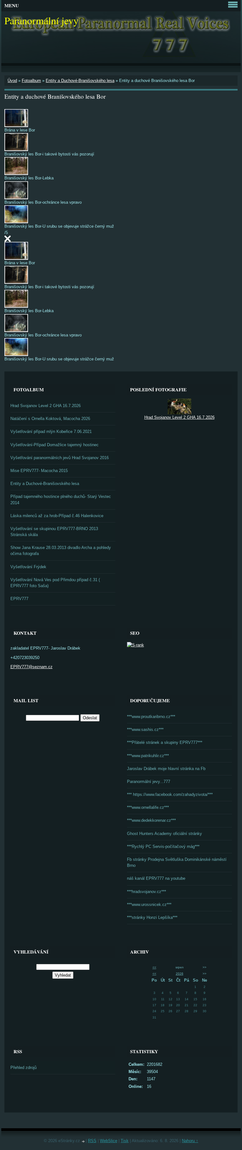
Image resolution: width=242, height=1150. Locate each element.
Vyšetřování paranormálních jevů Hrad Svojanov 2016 (59, 457)
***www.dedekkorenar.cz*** (151, 820)
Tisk (125, 1140)
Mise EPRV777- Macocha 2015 (39, 470)
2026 (179, 973)
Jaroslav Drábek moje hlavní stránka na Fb (166, 768)
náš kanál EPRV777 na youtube (156, 878)
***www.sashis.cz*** (145, 729)
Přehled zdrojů (23, 1067)
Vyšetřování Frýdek (28, 566)
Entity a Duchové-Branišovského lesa (80, 80)
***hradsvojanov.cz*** (146, 891)
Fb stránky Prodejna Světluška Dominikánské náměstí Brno (177, 862)
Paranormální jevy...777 (148, 781)
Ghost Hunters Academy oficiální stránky (164, 833)
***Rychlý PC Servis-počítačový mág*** (163, 846)
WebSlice (108, 1140)
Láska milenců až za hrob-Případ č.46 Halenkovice (56, 515)
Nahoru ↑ (190, 1140)
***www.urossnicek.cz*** (149, 904)
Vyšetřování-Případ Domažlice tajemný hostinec (54, 444)
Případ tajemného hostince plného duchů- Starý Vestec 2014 (60, 499)
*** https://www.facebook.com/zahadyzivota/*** (170, 794)
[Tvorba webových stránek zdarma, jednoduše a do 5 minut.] (83, 1141)
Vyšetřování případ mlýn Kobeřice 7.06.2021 (51, 431)
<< (154, 967)
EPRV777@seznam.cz (31, 666)
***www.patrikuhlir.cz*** (148, 755)
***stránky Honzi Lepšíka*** (152, 917)
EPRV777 (19, 598)
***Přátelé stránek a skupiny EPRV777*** (164, 742)
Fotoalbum (31, 80)
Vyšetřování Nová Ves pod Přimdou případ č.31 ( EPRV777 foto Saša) (55, 582)
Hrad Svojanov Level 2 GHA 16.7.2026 (45, 405)
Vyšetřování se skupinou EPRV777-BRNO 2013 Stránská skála (54, 531)
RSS (92, 1140)
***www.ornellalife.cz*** (148, 807)
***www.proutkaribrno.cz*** (151, 716)
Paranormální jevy (41, 20)
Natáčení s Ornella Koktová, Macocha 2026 (50, 418)
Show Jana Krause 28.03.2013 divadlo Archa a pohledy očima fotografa (60, 550)
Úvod (12, 80)
